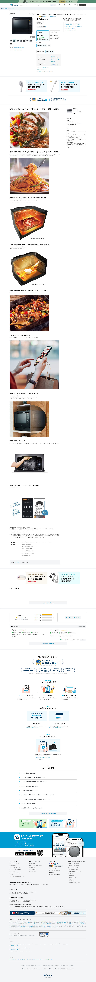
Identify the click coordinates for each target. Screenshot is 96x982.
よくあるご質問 (32, 871)
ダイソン (73, 923)
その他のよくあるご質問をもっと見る (48, 813)
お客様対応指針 (71, 965)
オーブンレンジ (45, 925)
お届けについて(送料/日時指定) (35, 865)
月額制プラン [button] (52, 56)
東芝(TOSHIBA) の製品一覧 (19, 47)
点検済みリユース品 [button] (54, 58)
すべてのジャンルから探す (70, 30)
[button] (30, 14)
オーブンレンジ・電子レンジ (34, 542)
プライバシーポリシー (38, 965)
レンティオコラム (72, 877)
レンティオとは (13, 861)
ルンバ (63, 923)
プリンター (24, 923)
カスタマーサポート (34, 861)
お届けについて (13, 889)
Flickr (46, 968)
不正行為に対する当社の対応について (61, 965)
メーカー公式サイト (17, 562)
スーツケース (57, 926)
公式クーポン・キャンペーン (15, 867)
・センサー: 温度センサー (26, 544)
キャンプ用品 (46, 926)
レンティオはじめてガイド (15, 863)
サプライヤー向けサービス (73, 863)
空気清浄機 (49, 923)
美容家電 (33, 925)
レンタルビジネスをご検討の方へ (76, 861)
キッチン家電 (24, 542)
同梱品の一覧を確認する (41, 69)
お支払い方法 (32, 863)
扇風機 (72, 925)
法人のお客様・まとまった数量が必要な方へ (20, 882)
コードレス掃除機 (82, 923)
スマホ (40, 923)
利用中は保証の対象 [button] (54, 64)
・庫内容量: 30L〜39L (25, 555)
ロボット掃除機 (68, 923)
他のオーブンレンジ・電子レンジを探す (73, 26)
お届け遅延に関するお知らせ (8, 8)
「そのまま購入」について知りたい (42, 757)
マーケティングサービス (73, 867)
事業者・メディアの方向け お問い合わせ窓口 (20, 904)
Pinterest (52, 968)
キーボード (28, 923)
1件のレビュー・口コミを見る (49, 16)
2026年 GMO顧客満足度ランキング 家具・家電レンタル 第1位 (48, 665)
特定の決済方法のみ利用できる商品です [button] (44, 71)
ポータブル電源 (51, 926)
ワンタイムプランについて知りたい (56, 727)
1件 (53, 614)
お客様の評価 (12, 871)
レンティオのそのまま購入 (15, 869)
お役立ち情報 (70, 873)
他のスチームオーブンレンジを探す (72, 24)
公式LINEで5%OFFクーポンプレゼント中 (65, 968)
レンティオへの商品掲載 (74, 865)
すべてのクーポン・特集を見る (48, 602)
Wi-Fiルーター (35, 923)
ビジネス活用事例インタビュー (75, 882)
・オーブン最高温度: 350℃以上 (27, 550)
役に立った (84, 639)
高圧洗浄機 (79, 925)
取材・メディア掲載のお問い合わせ (17, 876)
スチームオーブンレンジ (47, 542)
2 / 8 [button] (33, 37)
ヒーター (75, 925)
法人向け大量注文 (82, 5)
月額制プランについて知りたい (32, 727)
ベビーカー (20, 926)
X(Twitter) (32, 968)
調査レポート (71, 879)
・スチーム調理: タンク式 (26, 548)
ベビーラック (25, 926)
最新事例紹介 (71, 880)
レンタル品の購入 (33, 869)
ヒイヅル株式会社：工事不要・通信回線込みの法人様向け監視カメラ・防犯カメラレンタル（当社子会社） (30, 959)
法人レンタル (82, 922)
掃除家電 (13, 925)
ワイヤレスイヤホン (58, 922)
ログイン (53, 5)
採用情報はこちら (13, 945)
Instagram (39, 968)
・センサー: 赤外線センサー (27, 546)
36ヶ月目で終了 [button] (53, 63)
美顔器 (29, 925)
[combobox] (30, 5)
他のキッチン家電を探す (70, 28)
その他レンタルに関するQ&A (42, 67)
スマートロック (64, 922)
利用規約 (32, 965)
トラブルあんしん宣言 (33, 867)
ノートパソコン (15, 923)
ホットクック (37, 925)
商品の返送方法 (13, 865)
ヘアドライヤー (24, 925)
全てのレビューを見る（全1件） (72, 617)
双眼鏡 (29, 922)
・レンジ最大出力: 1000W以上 (27, 553)
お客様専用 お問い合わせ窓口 (16, 897)
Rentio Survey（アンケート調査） (75, 871)
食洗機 (41, 925)
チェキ (40, 922)
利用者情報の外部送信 (46, 965)
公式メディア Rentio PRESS (15, 872)
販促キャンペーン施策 (73, 869)
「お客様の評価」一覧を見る (48, 643)
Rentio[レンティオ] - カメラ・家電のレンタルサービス (21, 919)
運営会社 (11, 874)
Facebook (25, 968)
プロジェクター (43, 923)
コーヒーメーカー (52, 925)
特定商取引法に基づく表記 (25, 965)
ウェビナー (71, 875)
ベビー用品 (31, 926)
